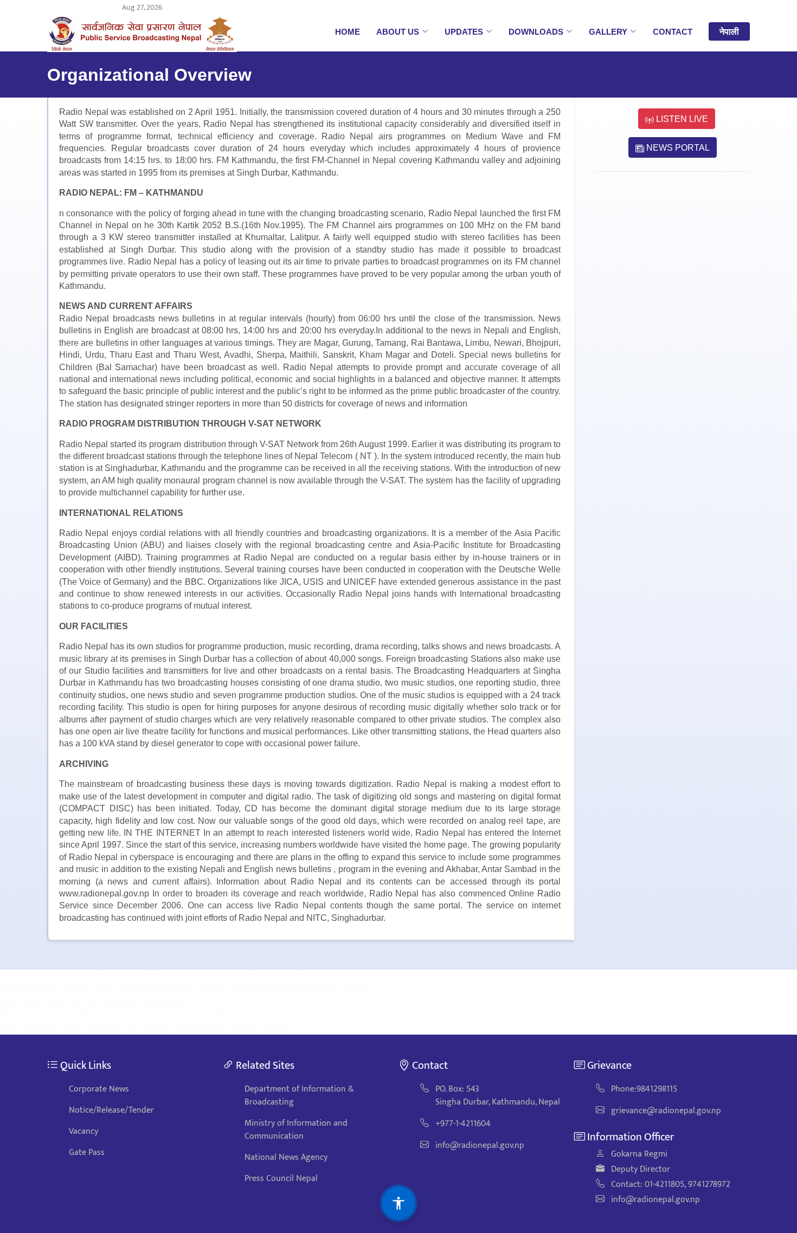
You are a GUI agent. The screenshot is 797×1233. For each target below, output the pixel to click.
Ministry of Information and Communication (296, 1130)
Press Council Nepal (281, 1178)
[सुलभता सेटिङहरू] (398, 1203)
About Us (397, 31)
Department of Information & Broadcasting (299, 1095)
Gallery (608, 31)
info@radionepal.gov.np (479, 1145)
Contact (672, 31)
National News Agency (286, 1157)
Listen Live (681, 119)
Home (347, 31)
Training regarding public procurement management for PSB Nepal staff (134, 1015)
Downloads (536, 31)
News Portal (677, 147)
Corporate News (99, 1089)
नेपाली (729, 31)
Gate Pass (87, 1152)
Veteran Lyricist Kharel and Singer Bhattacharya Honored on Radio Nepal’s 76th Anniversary (169, 976)
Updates (464, 31)
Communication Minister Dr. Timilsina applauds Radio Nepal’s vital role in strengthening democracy (184, 989)
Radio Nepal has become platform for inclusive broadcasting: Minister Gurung (145, 1028)
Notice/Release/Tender (111, 1110)
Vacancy (83, 1131)
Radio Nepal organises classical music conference (91, 1002)
